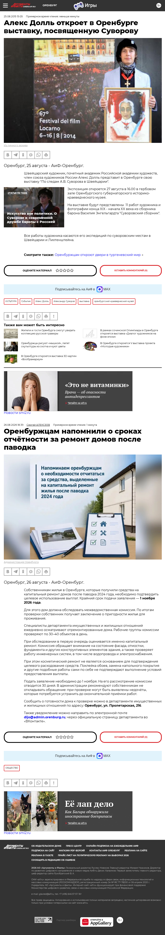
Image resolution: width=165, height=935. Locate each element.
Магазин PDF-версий (72, 850)
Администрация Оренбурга (21, 562)
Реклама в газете (42, 855)
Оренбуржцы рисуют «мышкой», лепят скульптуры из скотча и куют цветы (45, 345)
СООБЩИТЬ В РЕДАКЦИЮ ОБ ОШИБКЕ (53, 860)
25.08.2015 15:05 (13, 16)
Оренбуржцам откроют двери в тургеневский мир (98, 255)
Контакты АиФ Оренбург (104, 850)
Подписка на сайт (42, 850)
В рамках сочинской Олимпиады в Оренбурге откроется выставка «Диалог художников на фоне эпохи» (129, 333)
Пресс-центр (73, 846)
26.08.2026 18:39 (13, 424)
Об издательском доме (46, 846)
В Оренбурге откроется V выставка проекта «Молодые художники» (127, 345)
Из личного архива (16, 145)
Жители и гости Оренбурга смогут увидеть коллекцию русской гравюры (48, 332)
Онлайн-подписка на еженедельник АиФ (112, 846)
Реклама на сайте (136, 850)
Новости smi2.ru (17, 413)
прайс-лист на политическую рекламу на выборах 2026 (93, 855)
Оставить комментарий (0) (130, 270)
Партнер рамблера (66, 920)
